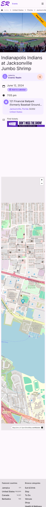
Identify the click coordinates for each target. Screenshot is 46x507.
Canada (5, 495)
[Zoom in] (42, 180)
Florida (25, 109)
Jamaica (6, 488)
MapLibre (15, 427)
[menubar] (43, 3)
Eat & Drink (30, 488)
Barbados (6, 499)
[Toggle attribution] (42, 427)
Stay (27, 491)
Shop (27, 502)
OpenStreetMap (26, 427)
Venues (28, 499)
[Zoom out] (42, 183)
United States (16, 112)
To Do (28, 495)
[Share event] (40, 77)
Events (15, 4)
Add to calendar (19, 90)
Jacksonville (15, 109)
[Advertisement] (23, 151)
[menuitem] (43, 4)
